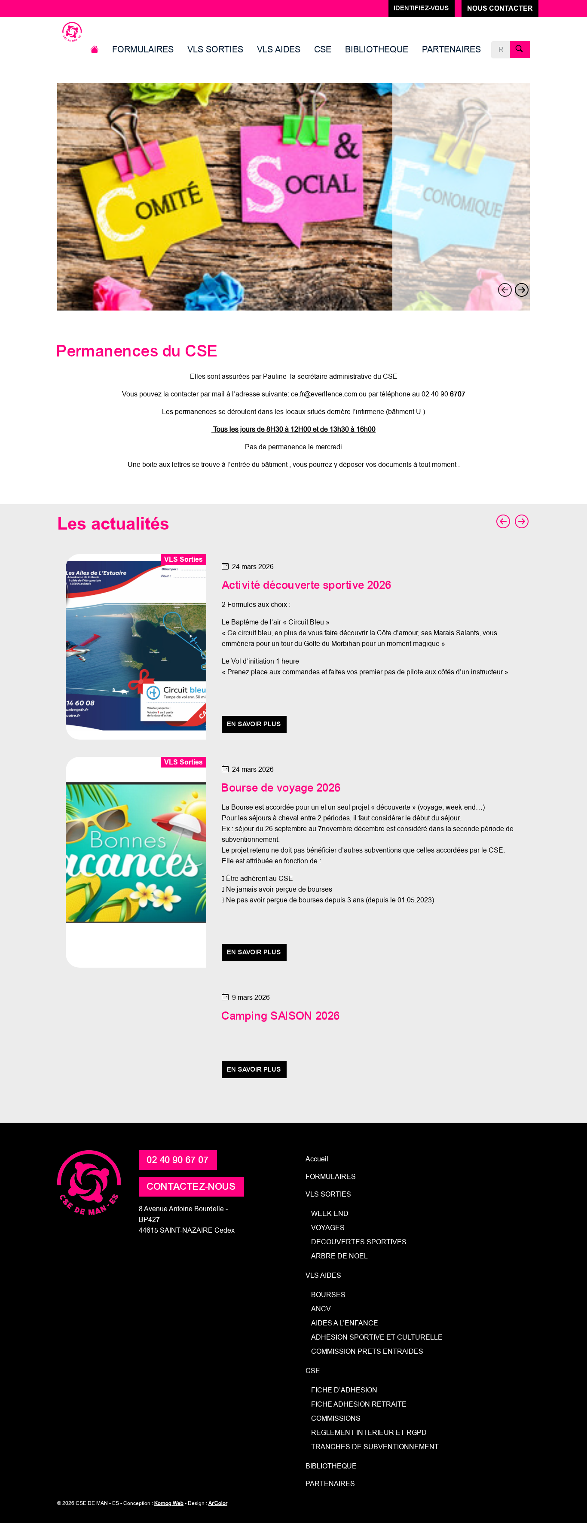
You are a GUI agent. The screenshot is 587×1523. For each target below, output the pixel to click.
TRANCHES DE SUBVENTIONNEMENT (375, 1447)
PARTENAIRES (451, 49)
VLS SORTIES (215, 49)
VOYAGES (328, 1228)
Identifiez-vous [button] (421, 8)
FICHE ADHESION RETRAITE (359, 1404)
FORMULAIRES (143, 49)
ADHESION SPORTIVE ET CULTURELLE (377, 1337)
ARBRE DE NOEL (339, 1256)
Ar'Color (217, 1503)
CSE (322, 49)
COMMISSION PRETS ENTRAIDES (367, 1351)
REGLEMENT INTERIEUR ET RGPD (369, 1433)
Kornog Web (168, 1503)
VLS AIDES (278, 49)
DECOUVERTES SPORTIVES (359, 1242)
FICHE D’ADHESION (344, 1390)
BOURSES (328, 1295)
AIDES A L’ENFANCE (344, 1323)
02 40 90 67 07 (178, 1160)
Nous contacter (500, 8)
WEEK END (330, 1213)
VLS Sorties (183, 559)
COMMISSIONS (336, 1418)
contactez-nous (191, 1186)
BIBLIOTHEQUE (376, 49)
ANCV (321, 1309)
